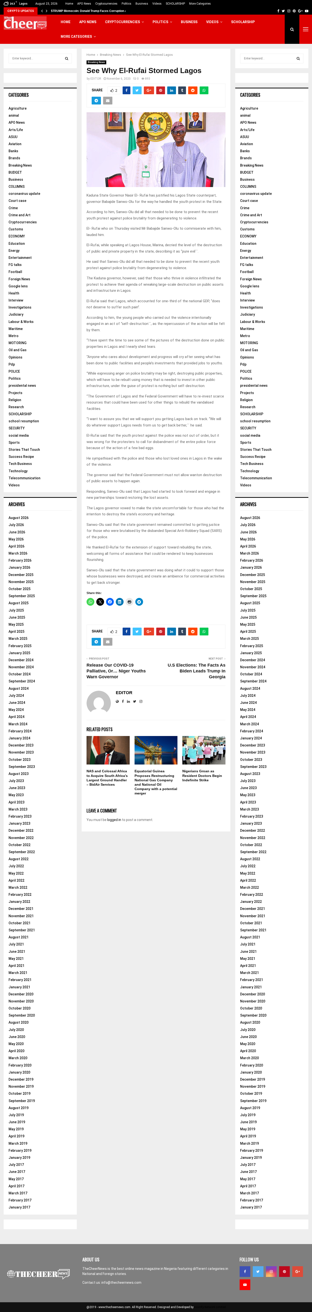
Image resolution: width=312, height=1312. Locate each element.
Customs (16, 229)
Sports (14, 442)
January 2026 (19, 567)
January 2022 (19, 902)
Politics (126, 3)
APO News (84, 3)
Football (15, 272)
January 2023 (19, 823)
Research (16, 407)
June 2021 (17, 951)
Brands (14, 158)
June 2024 (17, 703)
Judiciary (16, 314)
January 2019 (19, 1158)
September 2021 (22, 930)
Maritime (16, 329)
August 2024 (19, 688)
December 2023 (21, 745)
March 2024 (18, 724)
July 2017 (16, 1165)
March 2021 (18, 973)
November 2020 (21, 1001)
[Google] (297, 1271)
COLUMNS (17, 187)
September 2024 (22, 681)
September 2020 (22, 1015)
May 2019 (16, 1129)
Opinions (15, 357)
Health (14, 293)
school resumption (24, 421)
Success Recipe (21, 457)
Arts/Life (16, 130)
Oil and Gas (18, 350)
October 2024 (19, 674)
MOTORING (18, 343)
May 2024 (16, 710)
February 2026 (20, 560)
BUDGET (15, 172)
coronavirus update (24, 194)
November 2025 (21, 582)
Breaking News (96, 62)
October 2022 (19, 845)
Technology (18, 471)
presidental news (22, 385)
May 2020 (16, 1044)
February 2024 (20, 731)
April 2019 (16, 1136)
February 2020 (20, 1065)
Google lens (18, 286)
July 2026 (16, 525)
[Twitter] (258, 1271)
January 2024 (19, 738)
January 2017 (19, 1207)
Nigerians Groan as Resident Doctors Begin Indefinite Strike (202, 775)
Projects (15, 393)
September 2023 (22, 767)
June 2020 (17, 1037)
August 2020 (19, 1022)
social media (19, 435)
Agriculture (18, 108)
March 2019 (18, 1143)
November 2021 (21, 916)
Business (142, 3)
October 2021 (19, 923)
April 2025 (16, 631)
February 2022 (20, 895)
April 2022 (16, 880)
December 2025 (21, 575)
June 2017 (17, 1172)
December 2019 (21, 1079)
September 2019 (22, 1101)
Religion (15, 400)
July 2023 (16, 781)
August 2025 (19, 603)
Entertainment (20, 258)
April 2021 (16, 966)
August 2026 (19, 518)
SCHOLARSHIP (175, 3)
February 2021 (20, 980)
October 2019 (19, 1093)
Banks (13, 151)
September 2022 (22, 852)
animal (14, 115)
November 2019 (21, 1086)
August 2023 (19, 774)
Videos (157, 3)
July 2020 (16, 1030)
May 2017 (16, 1179)
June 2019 (17, 1122)
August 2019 (19, 1108)
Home (69, 3)
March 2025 (18, 639)
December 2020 (21, 994)
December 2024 (21, 660)
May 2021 (16, 959)
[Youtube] (245, 1284)
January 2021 (19, 987)
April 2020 (16, 1051)
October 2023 (19, 760)
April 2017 (16, 1186)
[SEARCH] (66, 58)
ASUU (13, 137)
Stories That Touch (24, 450)
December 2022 (21, 830)
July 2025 (16, 610)
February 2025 (20, 646)
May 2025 (16, 624)
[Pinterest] (284, 1271)
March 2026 (18, 553)
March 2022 (18, 887)
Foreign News (19, 279)
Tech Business (20, 464)
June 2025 (17, 617)
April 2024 (16, 717)
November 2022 (21, 838)
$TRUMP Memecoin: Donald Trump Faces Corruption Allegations (95, 11)
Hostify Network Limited (210, 1307)
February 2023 (20, 816)
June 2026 (17, 532)
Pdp (12, 364)
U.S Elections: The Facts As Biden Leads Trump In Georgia (196, 671)
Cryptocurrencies (106, 3)
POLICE (14, 371)
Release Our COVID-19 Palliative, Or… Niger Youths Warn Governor (116, 671)
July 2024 (16, 696)
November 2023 (21, 752)
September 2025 (22, 596)
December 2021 (21, 909)
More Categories (200, 3)
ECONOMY (17, 236)
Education (17, 243)
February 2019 (20, 1150)
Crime (13, 208)
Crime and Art (19, 215)
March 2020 (18, 1058)
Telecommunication (24, 478)
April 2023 (16, 802)
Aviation (15, 144)
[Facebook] (245, 1271)
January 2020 (19, 1072)
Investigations (20, 307)
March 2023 (18, 809)
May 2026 (16, 539)
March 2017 (18, 1193)
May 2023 (16, 795)
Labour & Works (21, 322)
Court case (17, 201)
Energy (14, 251)
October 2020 (19, 1008)
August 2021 (19, 937)
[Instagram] (271, 1271)
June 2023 (17, 788)
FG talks (15, 265)
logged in (114, 820)
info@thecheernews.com (121, 1282)
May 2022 (16, 873)
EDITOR (95, 78)
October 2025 (19, 589)
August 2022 (19, 859)
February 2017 (20, 1200)
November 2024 (21, 667)
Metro (14, 336)
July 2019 (16, 1115)
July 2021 (16, 944)
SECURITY (17, 428)
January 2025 (19, 653)
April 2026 (16, 546)
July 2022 (16, 866)
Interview (16, 300)
